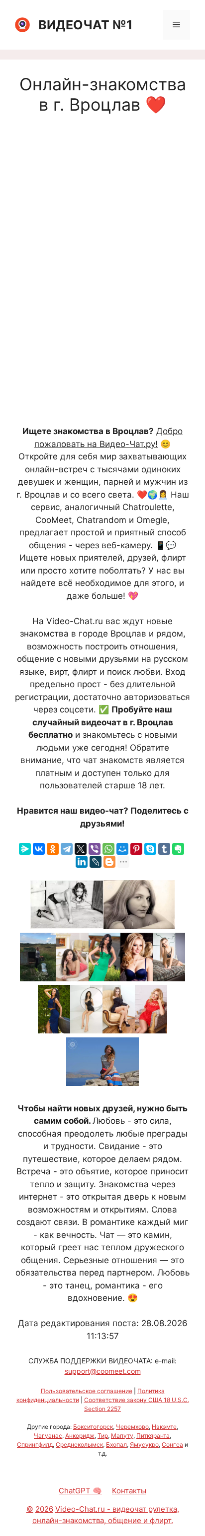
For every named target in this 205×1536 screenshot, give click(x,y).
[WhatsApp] (108, 849)
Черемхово (132, 1426)
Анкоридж (80, 1435)
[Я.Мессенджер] (25, 849)
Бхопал (116, 1444)
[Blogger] (109, 862)
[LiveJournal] (96, 862)
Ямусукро (144, 1444)
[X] (81, 849)
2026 (44, 1509)
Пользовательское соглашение (86, 1391)
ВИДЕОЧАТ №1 (85, 24)
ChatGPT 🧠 (80, 1490)
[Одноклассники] (53, 849)
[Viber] (95, 849)
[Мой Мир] (122, 849)
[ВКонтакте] (39, 849)
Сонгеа (172, 1444)
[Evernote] (178, 849)
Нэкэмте (164, 1426)
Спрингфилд (35, 1444)
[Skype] (150, 849)
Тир (103, 1435)
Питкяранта (153, 1435)
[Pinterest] (136, 849)
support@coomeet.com (103, 1371)
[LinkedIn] (82, 862)
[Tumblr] (164, 849)
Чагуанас (48, 1435)
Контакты (129, 1490)
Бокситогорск (93, 1426)
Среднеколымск (79, 1444)
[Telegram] (67, 849)
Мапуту (122, 1435)
